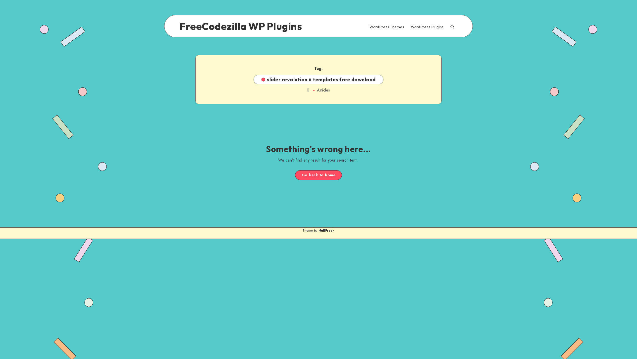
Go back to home (319, 175)
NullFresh (326, 230)
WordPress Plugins (427, 27)
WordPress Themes (387, 27)
